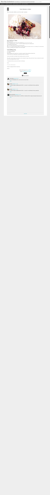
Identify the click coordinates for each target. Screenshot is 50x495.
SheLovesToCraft (12, 94)
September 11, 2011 (15, 83)
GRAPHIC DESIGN (16, 3)
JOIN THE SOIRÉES (25, 3)
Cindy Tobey (12, 78)
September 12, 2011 (18, 94)
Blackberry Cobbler (28, 71)
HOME (7, 3)
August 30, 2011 (16, 78)
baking (23, 71)
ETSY (20, 3)
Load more (25, 113)
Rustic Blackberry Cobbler (25, 9)
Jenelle (11, 83)
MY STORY (10, 3)
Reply (10, 86)
